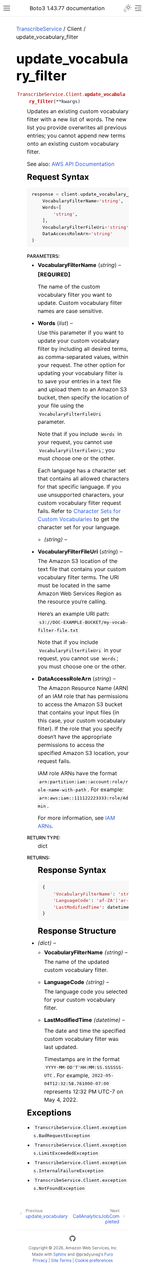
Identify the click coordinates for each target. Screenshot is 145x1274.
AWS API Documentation (83, 164)
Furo (108, 1254)
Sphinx (59, 1254)
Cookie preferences (94, 1260)
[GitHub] (72, 1239)
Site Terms (61, 1260)
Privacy (40, 1260)
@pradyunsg (88, 1254)
